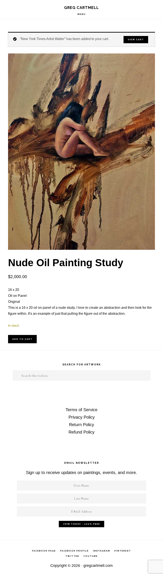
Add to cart (22, 339)
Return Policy (81, 424)
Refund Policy (81, 432)
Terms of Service (81, 409)
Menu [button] (81, 14)
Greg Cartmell (81, 7)
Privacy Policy (82, 417)
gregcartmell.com (98, 565)
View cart (136, 39)
